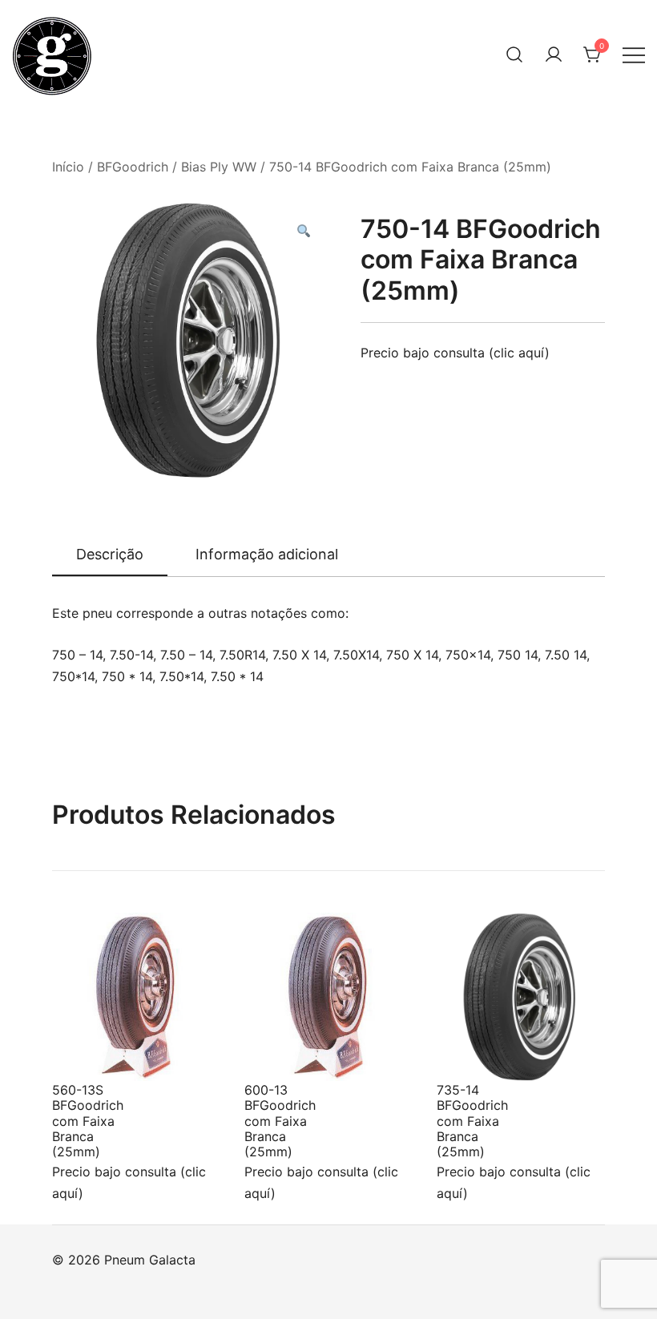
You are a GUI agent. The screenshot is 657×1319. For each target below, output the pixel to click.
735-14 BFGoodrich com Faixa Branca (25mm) (472, 1121)
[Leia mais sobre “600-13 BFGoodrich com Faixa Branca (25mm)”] (282, 1051)
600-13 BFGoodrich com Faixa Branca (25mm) (280, 1121)
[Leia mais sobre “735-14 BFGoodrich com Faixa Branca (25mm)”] (475, 1051)
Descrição (109, 554)
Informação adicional (266, 554)
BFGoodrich (132, 167)
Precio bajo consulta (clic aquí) (455, 353)
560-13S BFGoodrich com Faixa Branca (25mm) (87, 1121)
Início (68, 167)
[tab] (109, 555)
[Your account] (553, 54)
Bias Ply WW (218, 167)
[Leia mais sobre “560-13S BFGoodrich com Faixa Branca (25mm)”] (90, 1051)
